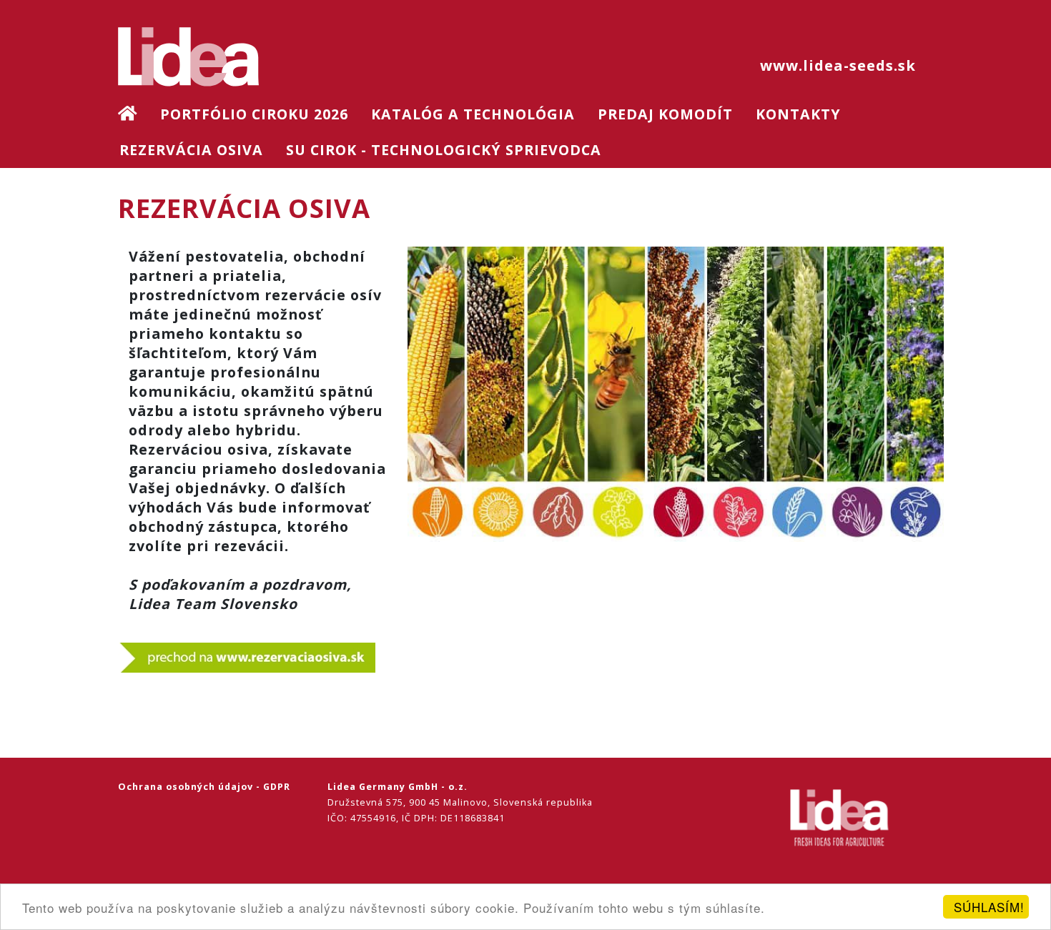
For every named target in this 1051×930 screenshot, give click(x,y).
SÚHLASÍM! (989, 907)
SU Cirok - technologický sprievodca (443, 149)
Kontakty (798, 114)
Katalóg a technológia (473, 114)
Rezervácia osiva (191, 149)
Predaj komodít (665, 114)
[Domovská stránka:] (138, 114)
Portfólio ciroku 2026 (254, 114)
